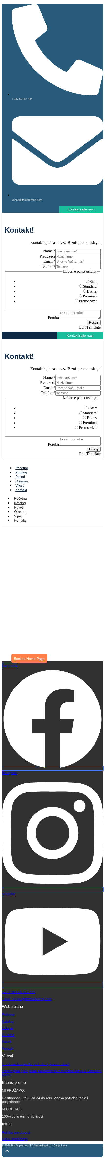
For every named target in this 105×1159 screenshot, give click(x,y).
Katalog (21, 472)
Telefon (48, 266)
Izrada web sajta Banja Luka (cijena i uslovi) (36, 1064)
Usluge (7, 1028)
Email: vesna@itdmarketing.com (27, 999)
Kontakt (21, 490)
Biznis (92, 291)
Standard (90, 286)
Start (93, 281)
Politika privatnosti (16, 1132)
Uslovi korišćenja (15, 1139)
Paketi (20, 477)
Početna (21, 468)
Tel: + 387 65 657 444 (19, 992)
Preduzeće (47, 256)
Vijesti (19, 485)
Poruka (53, 318)
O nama (21, 481)
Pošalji (94, 322)
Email (49, 261)
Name (49, 251)
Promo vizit (88, 301)
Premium (90, 296)
